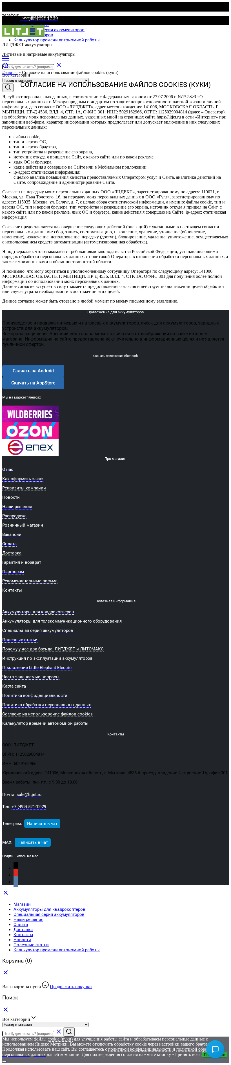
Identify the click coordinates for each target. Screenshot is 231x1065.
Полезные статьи (31, 24)
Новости (22, 939)
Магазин (22, 904)
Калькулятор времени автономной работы (57, 39)
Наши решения (28, 919)
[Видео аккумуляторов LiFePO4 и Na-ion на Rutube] (16, 868)
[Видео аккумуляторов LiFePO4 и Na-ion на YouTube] (16, 875)
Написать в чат (42, 823)
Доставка (23, 929)
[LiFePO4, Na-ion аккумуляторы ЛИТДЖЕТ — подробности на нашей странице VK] (16, 882)
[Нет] (4, 1061)
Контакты (23, 934)
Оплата (21, 924)
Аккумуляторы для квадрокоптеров (49, 909)
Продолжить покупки (71, 986)
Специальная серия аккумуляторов (49, 29)
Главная (9, 72)
